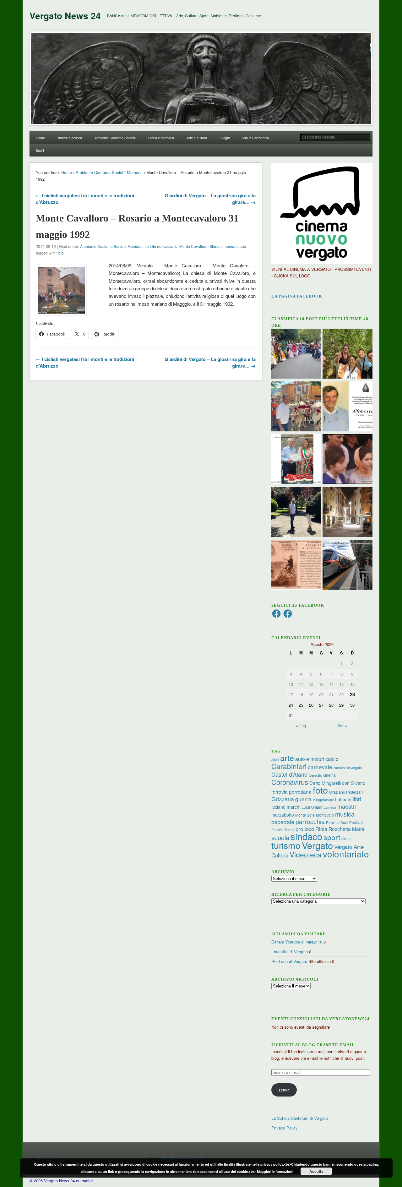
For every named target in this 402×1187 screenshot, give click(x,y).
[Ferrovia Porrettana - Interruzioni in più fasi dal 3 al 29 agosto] (347, 565)
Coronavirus (289, 782)
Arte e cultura (197, 137)
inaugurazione (323, 799)
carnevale (320, 767)
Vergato (317, 845)
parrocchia (310, 821)
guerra (303, 799)
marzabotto (282, 815)
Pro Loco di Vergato (289, 961)
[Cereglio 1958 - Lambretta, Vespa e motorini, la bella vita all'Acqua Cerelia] (347, 460)
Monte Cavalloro (193, 246)
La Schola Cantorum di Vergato (299, 1118)
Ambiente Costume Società (115, 137)
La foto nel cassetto (160, 246)
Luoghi (225, 137)
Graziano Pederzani (346, 792)
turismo (286, 845)
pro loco (305, 829)
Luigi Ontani (312, 807)
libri (357, 799)
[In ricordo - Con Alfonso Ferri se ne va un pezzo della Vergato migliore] (347, 407)
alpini (275, 759)
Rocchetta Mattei (347, 828)
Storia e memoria (161, 137)
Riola (321, 829)
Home (40, 137)
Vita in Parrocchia (255, 137)
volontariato (346, 853)
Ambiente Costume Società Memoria (109, 172)
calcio (332, 759)
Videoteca (306, 854)
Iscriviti (284, 1090)
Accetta (316, 1171)
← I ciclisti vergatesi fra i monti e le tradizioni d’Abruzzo (85, 198)
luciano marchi (285, 807)
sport (331, 837)
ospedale (282, 822)
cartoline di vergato (348, 767)
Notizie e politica (69, 137)
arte (287, 757)
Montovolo (325, 815)
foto (60, 252)
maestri (346, 806)
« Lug (301, 726)
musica (345, 813)
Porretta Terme (282, 829)
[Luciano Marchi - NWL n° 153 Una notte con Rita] (347, 513)
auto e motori (309, 758)
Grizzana (282, 799)
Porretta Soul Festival (344, 822)
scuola (280, 837)
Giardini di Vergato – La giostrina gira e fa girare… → (210, 198)
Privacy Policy (284, 1128)
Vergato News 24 (65, 15)
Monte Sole (305, 815)
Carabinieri (289, 766)
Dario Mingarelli (325, 782)
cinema (329, 775)
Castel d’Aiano (289, 774)
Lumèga (329, 807)
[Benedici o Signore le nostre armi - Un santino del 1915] (296, 565)
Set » (342, 726)
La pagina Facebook (296, 296)
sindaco (306, 836)
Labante (343, 799)
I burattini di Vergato (289, 952)
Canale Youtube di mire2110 (296, 942)
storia (346, 838)
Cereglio (315, 775)
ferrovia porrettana (291, 791)
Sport (40, 150)
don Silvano (353, 783)
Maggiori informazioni (275, 1171)
